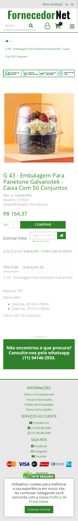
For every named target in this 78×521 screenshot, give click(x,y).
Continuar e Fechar (39, 509)
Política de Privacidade (39, 404)
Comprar (43, 224)
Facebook (40, 446)
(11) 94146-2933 (40, 428)
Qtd (5, 224)
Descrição (10, 267)
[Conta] (47, 26)
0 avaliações (30, 251)
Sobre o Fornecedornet (39, 394)
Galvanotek (23, 195)
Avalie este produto (57, 251)
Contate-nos (40, 423)
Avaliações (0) (33, 267)
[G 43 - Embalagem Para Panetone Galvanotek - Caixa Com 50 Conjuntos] (39, 128)
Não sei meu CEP (40, 241)
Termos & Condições (39, 409)
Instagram (40, 451)
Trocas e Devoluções (39, 400)
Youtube (40, 456)
